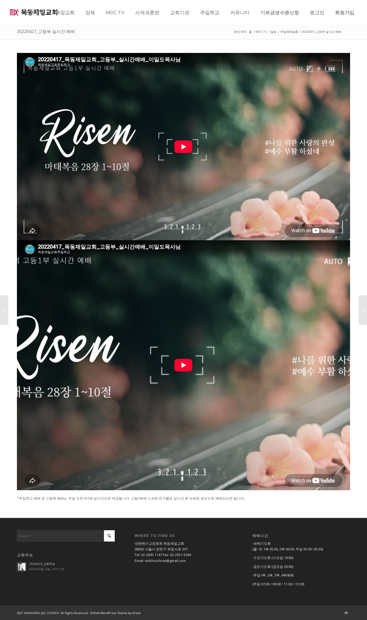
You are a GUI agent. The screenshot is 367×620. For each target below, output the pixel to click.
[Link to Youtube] (346, 613)
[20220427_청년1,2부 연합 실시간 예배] (363, 310)
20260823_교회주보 (42, 564)
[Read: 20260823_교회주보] (22, 567)
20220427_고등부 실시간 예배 (46, 31)
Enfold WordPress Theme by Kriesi (116, 613)
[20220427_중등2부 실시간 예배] (4, 310)
